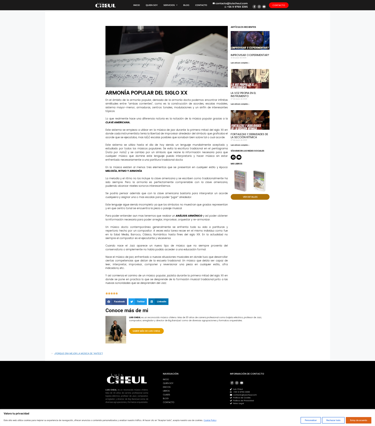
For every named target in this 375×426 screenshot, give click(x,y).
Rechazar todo (333, 420)
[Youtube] (264, 7)
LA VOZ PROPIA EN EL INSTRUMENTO (243, 94)
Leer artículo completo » (240, 63)
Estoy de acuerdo (358, 420)
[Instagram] (259, 7)
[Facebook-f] (254, 7)
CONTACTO (201, 5)
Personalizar (311, 420)
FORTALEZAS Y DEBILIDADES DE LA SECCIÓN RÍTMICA (249, 135)
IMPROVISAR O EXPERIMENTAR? (250, 55)
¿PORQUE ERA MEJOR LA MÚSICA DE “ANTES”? (78, 353)
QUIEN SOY (152, 5)
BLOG (186, 5)
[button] (116, 301)
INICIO (136, 5)
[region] (187, 417)
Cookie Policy (210, 420)
